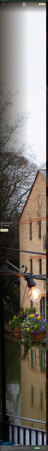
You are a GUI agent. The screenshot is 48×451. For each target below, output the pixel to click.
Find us (38, 0)
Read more (13, 449)
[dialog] (24, 448)
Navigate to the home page (24, 4)
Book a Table (6, 230)
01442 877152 (43, 0)
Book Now (42, 4)
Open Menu (4, 4)
